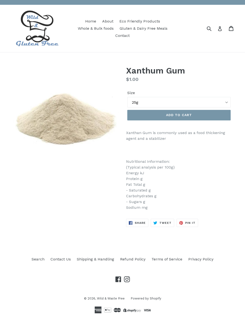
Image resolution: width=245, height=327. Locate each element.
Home (90, 21)
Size (131, 92)
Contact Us (60, 259)
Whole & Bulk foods (96, 28)
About (107, 21)
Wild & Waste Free (111, 298)
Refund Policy (132, 259)
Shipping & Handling (95, 259)
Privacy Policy (200, 259)
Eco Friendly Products (139, 21)
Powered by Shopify (146, 298)
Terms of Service (166, 259)
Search (38, 259)
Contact (122, 35)
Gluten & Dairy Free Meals (143, 28)
